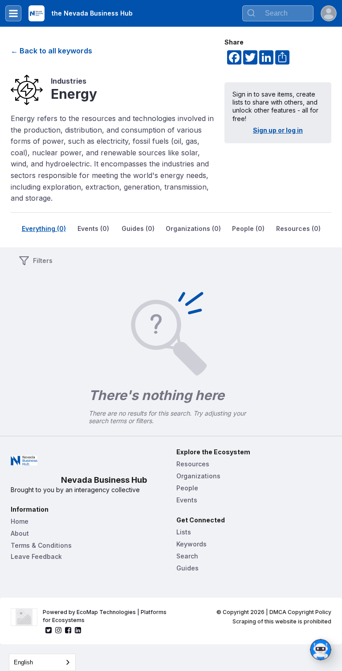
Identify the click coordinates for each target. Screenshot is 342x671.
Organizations (198, 476)
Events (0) (93, 228)
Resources (192, 464)
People (187, 488)
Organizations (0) (193, 228)
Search (187, 556)
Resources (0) (298, 228)
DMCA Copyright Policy (300, 612)
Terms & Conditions (41, 545)
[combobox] (278, 13)
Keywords (191, 544)
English (23, 662)
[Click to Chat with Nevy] (320, 649)
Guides (187, 568)
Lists (183, 532)
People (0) (248, 228)
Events (186, 500)
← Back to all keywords (51, 50)
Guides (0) (138, 228)
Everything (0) (44, 228)
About (20, 533)
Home (19, 521)
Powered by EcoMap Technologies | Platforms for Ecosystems (105, 616)
